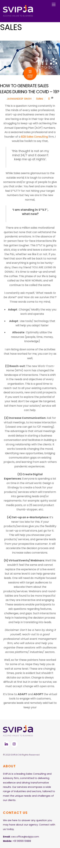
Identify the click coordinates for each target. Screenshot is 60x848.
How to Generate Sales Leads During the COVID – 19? (29, 89)
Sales (39, 99)
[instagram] (14, 743)
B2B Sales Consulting (34, 137)
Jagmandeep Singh (19, 98)
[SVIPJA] (18, 15)
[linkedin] (6, 743)
